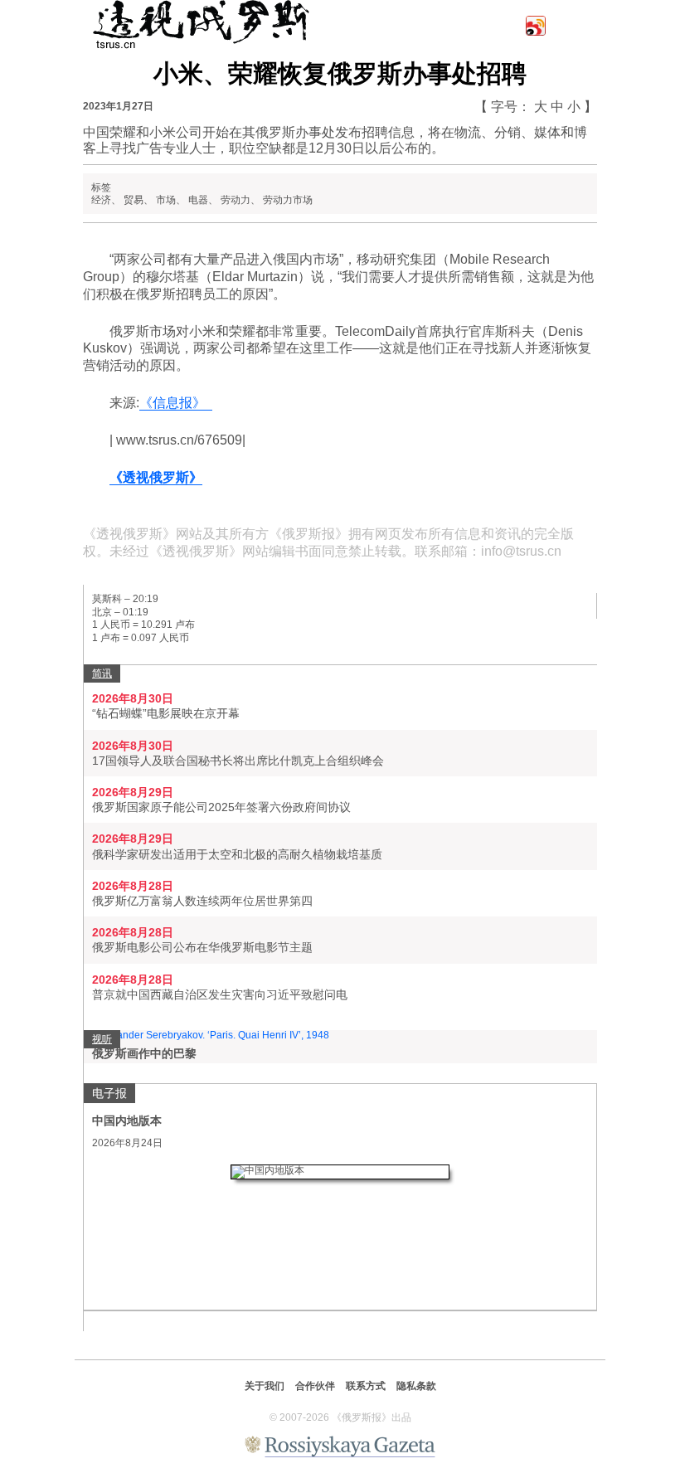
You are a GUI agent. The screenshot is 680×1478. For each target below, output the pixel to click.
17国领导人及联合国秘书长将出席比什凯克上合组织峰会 (238, 760)
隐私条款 (416, 1386)
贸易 (133, 200)
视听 (102, 1039)
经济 (101, 200)
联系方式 (366, 1386)
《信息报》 (175, 403)
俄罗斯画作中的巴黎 (144, 1053)
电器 (198, 200)
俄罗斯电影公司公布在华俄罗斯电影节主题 (202, 947)
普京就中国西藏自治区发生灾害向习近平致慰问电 (219, 994)
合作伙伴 (315, 1386)
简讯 (102, 673)
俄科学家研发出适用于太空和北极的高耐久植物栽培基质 (237, 854)
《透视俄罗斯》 (155, 477)
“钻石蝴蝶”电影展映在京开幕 (166, 713)
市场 (166, 200)
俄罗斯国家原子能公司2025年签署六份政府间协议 (221, 807)
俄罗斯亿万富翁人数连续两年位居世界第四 (202, 900)
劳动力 (235, 200)
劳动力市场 (288, 200)
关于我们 (264, 1386)
